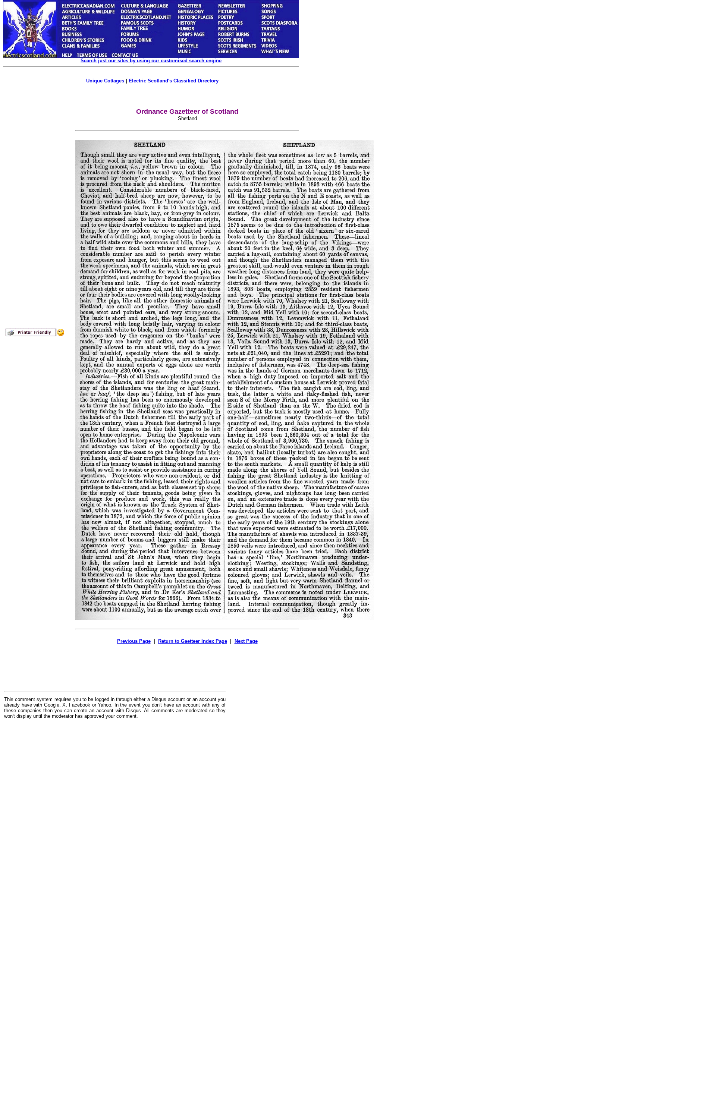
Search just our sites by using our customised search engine (151, 60)
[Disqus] (115, 817)
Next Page (246, 641)
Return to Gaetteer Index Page (192, 641)
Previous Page (134, 641)
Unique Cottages (105, 81)
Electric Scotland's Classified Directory (174, 81)
